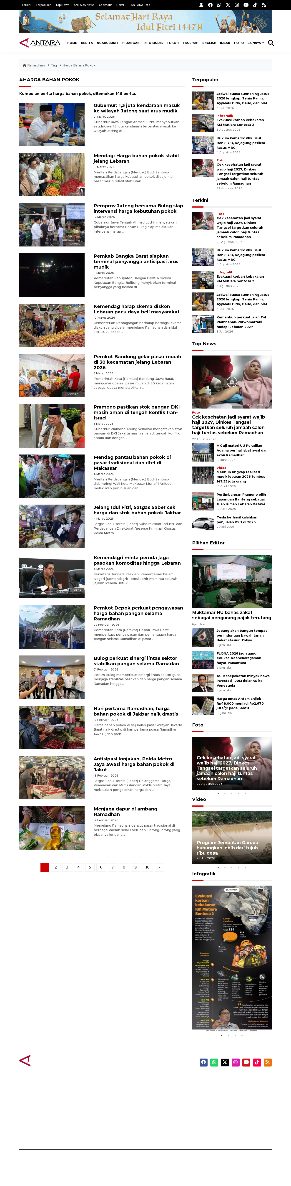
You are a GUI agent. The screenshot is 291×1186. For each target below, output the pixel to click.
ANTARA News (84, 5)
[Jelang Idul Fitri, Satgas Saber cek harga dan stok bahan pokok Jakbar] (52, 526)
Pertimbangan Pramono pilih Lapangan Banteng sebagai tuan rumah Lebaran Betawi (241, 499)
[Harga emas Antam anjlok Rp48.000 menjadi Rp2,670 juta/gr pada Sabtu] (203, 705)
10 (148, 867)
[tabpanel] (232, 763)
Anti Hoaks (158, 1086)
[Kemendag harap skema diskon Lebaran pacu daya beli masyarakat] (52, 325)
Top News (62, 5)
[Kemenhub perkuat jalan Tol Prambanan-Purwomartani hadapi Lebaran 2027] (203, 324)
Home (72, 43)
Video (221, 468)
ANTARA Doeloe (163, 1109)
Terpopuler (43, 5)
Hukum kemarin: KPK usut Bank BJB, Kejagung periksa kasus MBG (241, 143)
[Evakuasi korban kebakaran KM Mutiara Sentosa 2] (203, 123)
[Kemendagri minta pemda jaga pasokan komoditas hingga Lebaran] (52, 576)
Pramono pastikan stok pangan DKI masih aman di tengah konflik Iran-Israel (137, 412)
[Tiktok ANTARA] (255, 5)
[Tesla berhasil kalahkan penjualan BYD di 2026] (203, 524)
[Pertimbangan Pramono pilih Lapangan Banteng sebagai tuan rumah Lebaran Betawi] (203, 501)
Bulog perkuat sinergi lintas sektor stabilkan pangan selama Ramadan (136, 660)
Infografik (225, 115)
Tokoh (173, 43)
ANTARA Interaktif (165, 1094)
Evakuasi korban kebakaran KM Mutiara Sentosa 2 (228, 1018)
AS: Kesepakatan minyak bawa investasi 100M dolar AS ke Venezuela (243, 681)
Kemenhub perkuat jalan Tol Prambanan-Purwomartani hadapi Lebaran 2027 (241, 322)
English (209, 43)
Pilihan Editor (208, 543)
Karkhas (156, 1078)
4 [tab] (238, 793)
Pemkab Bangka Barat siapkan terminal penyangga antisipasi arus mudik (136, 261)
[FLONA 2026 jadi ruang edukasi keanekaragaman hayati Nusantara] (203, 660)
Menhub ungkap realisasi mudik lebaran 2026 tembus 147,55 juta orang (241, 477)
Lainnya (254, 43)
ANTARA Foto (140, 5)
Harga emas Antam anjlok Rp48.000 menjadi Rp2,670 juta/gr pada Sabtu (240, 703)
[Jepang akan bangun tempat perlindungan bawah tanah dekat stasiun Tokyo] (203, 637)
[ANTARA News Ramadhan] (44, 1060)
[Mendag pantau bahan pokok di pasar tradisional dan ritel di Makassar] (52, 476)
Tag (54, 65)
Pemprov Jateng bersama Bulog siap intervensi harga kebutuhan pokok (138, 208)
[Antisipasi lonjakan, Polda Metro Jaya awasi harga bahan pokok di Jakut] (52, 777)
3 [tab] (232, 793)
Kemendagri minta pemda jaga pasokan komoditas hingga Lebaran (137, 560)
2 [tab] (225, 793)
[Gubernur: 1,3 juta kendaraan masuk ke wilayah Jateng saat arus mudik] (52, 124)
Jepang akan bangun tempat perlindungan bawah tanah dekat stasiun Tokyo (242, 635)
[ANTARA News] (39, 43)
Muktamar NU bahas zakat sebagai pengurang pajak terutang (231, 615)
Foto (239, 43)
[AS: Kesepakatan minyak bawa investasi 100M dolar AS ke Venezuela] (203, 682)
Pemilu (121, 5)
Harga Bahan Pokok (79, 65)
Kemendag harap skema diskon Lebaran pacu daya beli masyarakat (137, 309)
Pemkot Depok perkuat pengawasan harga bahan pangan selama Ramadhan (138, 613)
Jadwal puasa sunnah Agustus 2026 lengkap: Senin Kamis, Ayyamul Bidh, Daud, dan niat (243, 98)
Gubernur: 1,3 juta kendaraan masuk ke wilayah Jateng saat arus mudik (137, 108)
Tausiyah (190, 43)
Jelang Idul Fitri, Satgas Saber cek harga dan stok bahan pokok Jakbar (137, 510)
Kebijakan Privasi (228, 1102)
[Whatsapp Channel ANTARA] (219, 5)
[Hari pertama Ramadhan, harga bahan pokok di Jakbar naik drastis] (52, 727)
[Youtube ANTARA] (246, 5)
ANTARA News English (233, 1078)
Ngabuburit (107, 43)
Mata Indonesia (162, 1102)
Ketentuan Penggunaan (235, 1094)
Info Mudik (153, 43)
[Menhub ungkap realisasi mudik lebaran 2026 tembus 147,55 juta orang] (203, 475)
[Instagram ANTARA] (237, 5)
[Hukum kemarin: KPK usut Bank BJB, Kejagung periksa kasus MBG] (203, 144)
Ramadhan (36, 65)
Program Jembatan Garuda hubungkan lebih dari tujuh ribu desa (227, 848)
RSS (217, 1133)
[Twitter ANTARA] (228, 5)
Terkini (26, 5)
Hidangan (131, 43)
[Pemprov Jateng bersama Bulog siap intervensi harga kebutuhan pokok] (52, 224)
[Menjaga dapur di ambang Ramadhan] (52, 827)
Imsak (225, 43)
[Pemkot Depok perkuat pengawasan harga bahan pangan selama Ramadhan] (52, 627)
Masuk (219, 1086)
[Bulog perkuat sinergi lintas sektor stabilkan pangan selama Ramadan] (52, 677)
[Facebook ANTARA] (210, 5)
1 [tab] (218, 793)
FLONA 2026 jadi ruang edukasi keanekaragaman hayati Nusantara (239, 658)
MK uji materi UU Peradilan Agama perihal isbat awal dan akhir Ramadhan (242, 450)
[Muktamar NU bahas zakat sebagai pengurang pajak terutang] (232, 581)
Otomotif (105, 5)
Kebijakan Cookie (229, 1109)
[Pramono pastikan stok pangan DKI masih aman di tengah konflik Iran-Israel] (52, 425)
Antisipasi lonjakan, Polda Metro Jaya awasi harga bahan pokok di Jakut (134, 764)
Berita (87, 43)
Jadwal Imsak (95, 1133)
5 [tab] (245, 793)
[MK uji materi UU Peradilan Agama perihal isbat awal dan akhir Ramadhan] (203, 452)
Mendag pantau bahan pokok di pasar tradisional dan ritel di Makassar (132, 463)
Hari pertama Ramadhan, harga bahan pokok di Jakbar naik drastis (136, 711)
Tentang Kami (226, 1117)
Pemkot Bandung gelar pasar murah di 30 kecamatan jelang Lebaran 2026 (137, 362)
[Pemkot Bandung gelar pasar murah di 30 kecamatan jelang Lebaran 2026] (52, 375)
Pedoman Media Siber (233, 1125)
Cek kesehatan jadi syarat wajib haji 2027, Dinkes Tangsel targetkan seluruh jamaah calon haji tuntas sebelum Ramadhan (240, 174)
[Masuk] (201, 5)
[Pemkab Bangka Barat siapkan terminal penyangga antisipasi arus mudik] (52, 275)
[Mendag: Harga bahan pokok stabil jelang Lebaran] (52, 174)
